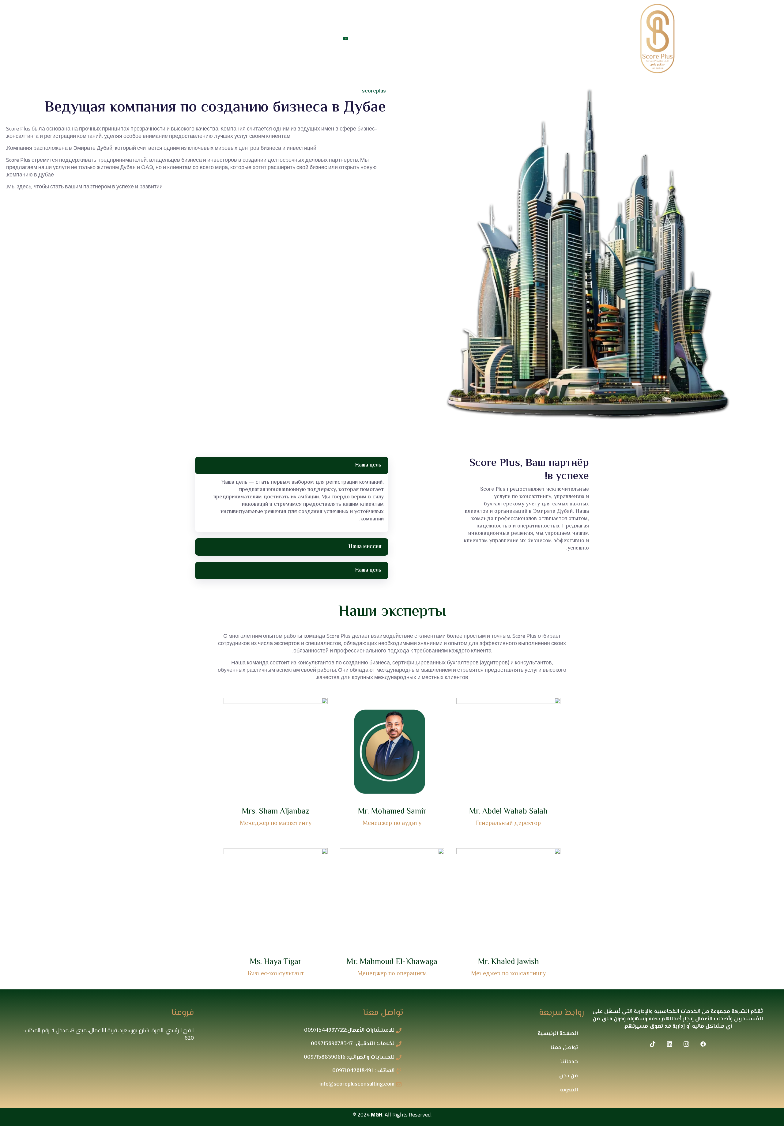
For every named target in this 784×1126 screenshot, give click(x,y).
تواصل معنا (374, 38)
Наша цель (368, 465)
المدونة (569, 1090)
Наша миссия (365, 546)
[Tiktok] (134, 40)
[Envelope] (116, 40)
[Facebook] (162, 40)
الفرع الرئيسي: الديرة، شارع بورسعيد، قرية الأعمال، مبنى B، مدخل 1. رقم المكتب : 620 (108, 1034)
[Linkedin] (143, 40)
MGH (377, 1114)
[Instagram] (152, 40)
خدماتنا (418, 38)
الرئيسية (480, 38)
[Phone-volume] (125, 40)
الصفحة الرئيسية (558, 1034)
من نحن (448, 38)
